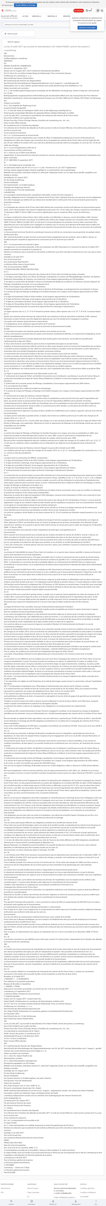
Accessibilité (84, 1197)
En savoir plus (7, 5)
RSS (2, 1192)
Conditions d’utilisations (88, 1192)
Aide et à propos (32, 1188)
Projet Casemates (33, 1192)
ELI (28, 1197)
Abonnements (5, 1188)
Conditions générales (87, 1188)
